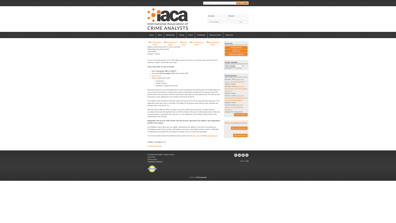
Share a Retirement (240, 135)
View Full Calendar (241, 115)
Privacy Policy (151, 157)
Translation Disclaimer (154, 162)
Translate (239, 68)
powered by (193, 177)
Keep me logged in (215, 22)
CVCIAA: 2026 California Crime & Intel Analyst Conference (234, 107)
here (167, 105)
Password (231, 16)
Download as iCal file (154, 146)
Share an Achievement (239, 128)
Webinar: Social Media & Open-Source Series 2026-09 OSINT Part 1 (236, 89)
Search (242, 3)
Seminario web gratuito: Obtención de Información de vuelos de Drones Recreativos (236, 98)
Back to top (243, 161)
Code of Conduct (152, 159)
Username (211, 16)
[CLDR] (167, 19)
